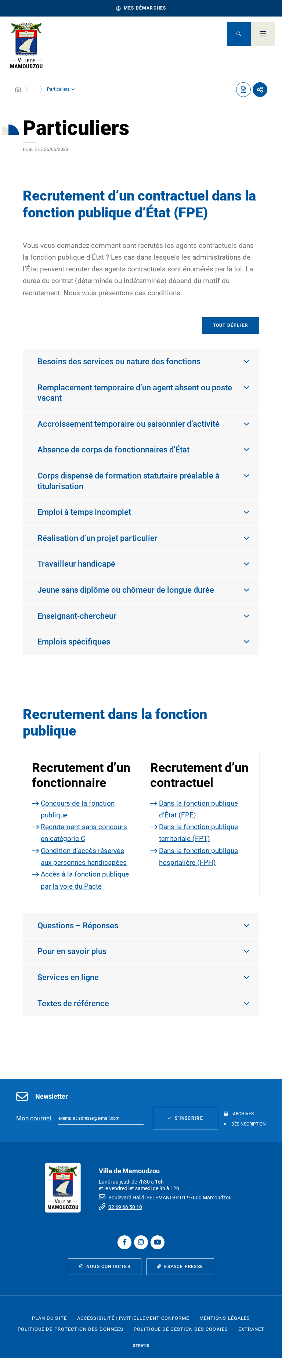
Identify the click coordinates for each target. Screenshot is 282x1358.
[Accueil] (18, 89)
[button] (239, 34)
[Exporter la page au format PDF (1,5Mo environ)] (243, 89)
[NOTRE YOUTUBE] (157, 1242)
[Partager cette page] (260, 89)
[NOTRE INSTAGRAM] (141, 1242)
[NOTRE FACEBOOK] (124, 1242)
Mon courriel (33, 1118)
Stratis (141, 1345)
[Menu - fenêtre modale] (263, 34)
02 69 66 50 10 (125, 1207)
